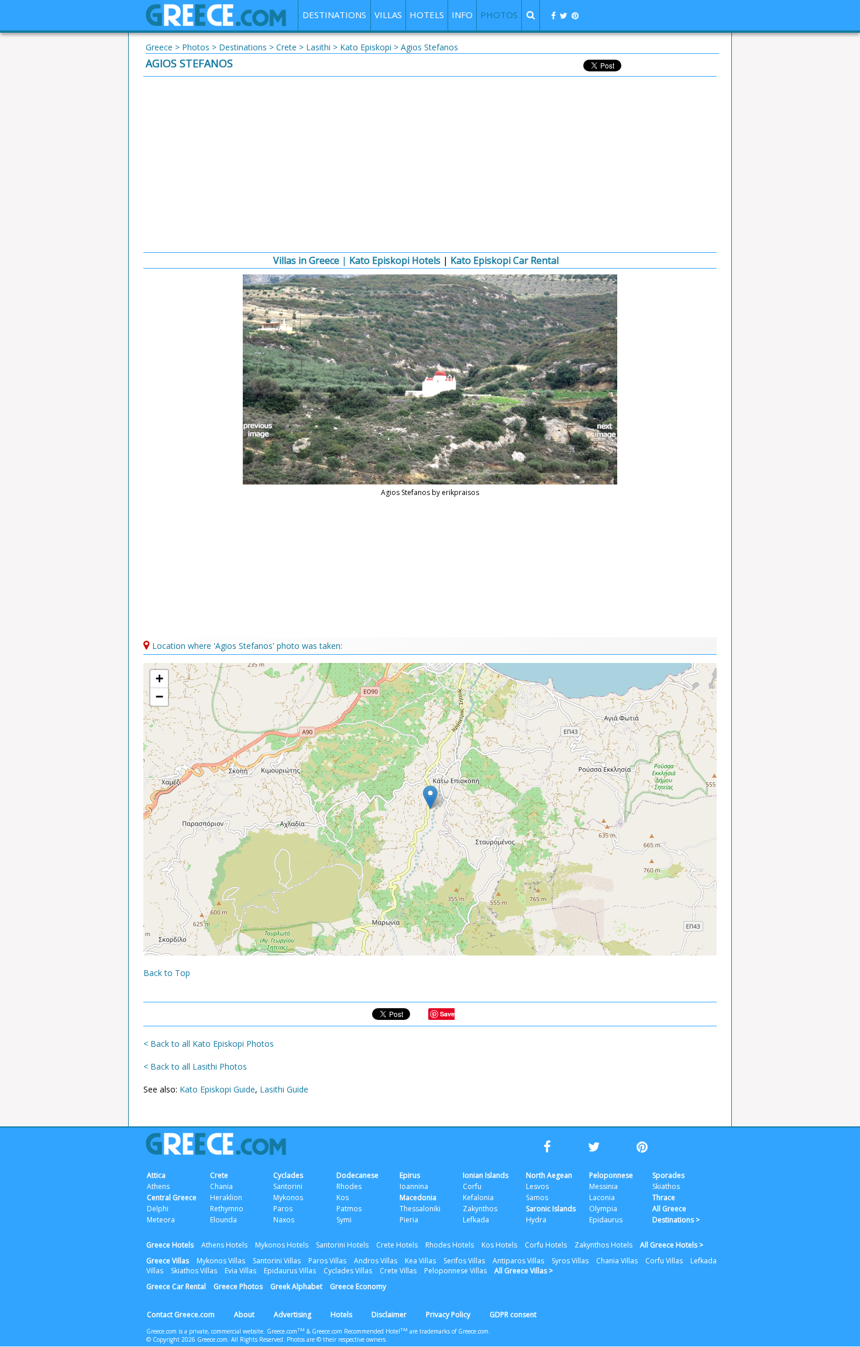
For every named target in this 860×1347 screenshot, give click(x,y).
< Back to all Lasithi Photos (195, 1066)
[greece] (216, 23)
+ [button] (159, 678)
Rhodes (349, 1186)
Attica (156, 1175)
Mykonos (288, 1197)
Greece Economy (358, 1286)
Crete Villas (398, 1271)
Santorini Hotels (342, 1245)
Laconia (602, 1197)
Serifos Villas (464, 1261)
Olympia (603, 1209)
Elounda (223, 1220)
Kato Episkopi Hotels (395, 260)
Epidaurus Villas (290, 1271)
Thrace (663, 1197)
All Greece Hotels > (671, 1245)
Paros (283, 1209)
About (244, 1314)
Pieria (409, 1220)
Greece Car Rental (176, 1286)
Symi (344, 1220)
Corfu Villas (664, 1261)
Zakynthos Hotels (603, 1245)
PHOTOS (499, 14)
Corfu (472, 1186)
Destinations (243, 47)
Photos (195, 47)
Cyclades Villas (348, 1271)
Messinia (603, 1186)
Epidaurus (605, 1220)
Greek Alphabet (296, 1286)
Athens (158, 1186)
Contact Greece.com (181, 1314)
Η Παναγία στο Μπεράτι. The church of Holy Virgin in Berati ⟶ (600, 431)
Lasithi (318, 47)
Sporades (668, 1175)
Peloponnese (611, 1175)
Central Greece (172, 1197)
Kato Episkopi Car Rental (504, 260)
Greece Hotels (170, 1245)
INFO (462, 14)
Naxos (283, 1220)
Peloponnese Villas (455, 1271)
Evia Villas (240, 1271)
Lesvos (537, 1186)
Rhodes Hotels (449, 1245)
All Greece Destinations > (676, 1214)
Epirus (410, 1175)
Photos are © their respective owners (336, 1339)
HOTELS (427, 14)
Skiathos (666, 1186)
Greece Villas (167, 1261)
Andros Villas (375, 1261)
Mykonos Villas (221, 1261)
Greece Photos (238, 1286)
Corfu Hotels (546, 1245)
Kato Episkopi (365, 47)
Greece (159, 47)
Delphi (157, 1209)
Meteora (161, 1220)
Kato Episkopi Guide (217, 1089)
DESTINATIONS (334, 14)
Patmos (349, 1209)
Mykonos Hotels (281, 1245)
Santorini (287, 1186)
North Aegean (549, 1175)
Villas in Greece (306, 260)
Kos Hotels (499, 1245)
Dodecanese (357, 1175)
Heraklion (226, 1197)
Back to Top (166, 972)
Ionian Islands (485, 1175)
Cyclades (288, 1175)
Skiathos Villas (194, 1271)
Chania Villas (617, 1261)
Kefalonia (478, 1197)
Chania (221, 1186)
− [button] (159, 696)
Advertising (292, 1314)
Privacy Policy (448, 1314)
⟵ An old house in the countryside (260, 431)
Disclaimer (389, 1314)
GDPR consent (513, 1314)
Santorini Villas (277, 1261)
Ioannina (414, 1186)
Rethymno (226, 1209)
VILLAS (388, 14)
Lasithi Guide (284, 1089)
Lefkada (476, 1220)
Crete (286, 47)
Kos (342, 1197)
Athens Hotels (224, 1245)
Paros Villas (327, 1261)
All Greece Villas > (523, 1271)
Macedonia (418, 1197)
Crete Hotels (397, 1245)
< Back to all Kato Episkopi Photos (208, 1043)
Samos (537, 1197)
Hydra (536, 1220)
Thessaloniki (420, 1209)
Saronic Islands (551, 1209)
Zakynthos (480, 1209)
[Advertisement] (430, 164)
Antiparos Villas (518, 1261)
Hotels (341, 1314)
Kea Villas (420, 1261)
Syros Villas (570, 1261)
